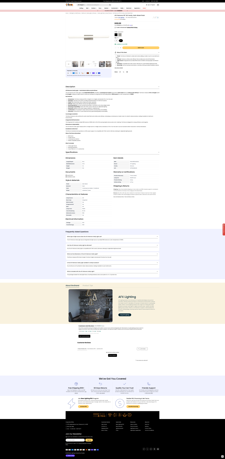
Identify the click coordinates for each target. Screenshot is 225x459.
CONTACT (147, 1)
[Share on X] (123, 72)
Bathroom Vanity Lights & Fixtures (89, 13)
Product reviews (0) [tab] (82, 348)
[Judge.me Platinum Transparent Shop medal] (115, 415)
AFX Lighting (121, 17)
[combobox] (94, 4)
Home (67, 13)
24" (116, 40)
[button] (97, 10)
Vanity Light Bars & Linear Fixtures (105, 13)
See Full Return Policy (129, 196)
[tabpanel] (112, 305)
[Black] (116, 34)
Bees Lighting (72, 453)
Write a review (112, 355)
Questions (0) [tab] (100, 348)
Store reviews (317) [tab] (91, 348)
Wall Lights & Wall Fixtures (75, 13)
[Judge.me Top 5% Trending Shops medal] (129, 415)
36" (121, 40)
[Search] (110, 5)
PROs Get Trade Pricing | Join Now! (74, 1)
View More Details (119, 68)
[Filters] (138, 348)
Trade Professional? (126, 27)
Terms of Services (82, 443)
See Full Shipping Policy (118, 196)
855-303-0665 (154, 1)
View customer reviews (84, 336)
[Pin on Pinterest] (127, 72)
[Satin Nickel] (119, 34)
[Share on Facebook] (120, 72)
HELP (143, 1)
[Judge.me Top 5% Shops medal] (125, 415)
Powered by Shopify (80, 453)
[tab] (72, 285)
